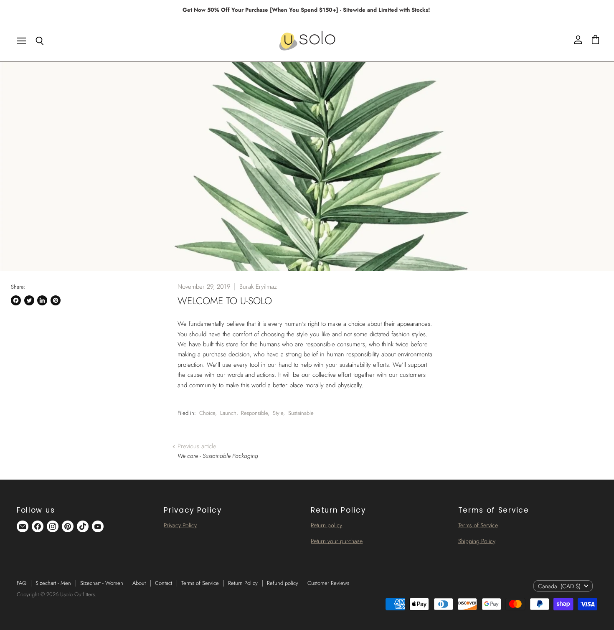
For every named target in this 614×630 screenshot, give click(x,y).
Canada (559, 586)
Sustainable (301, 413)
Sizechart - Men (53, 583)
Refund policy (282, 583)
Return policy (326, 525)
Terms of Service (478, 525)
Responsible (254, 413)
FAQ (21, 583)
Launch (228, 413)
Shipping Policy (476, 541)
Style (278, 413)
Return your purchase (337, 541)
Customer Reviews (328, 583)
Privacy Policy (180, 525)
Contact (163, 583)
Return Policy (243, 583)
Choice (207, 413)
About (139, 583)
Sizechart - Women (101, 583)
